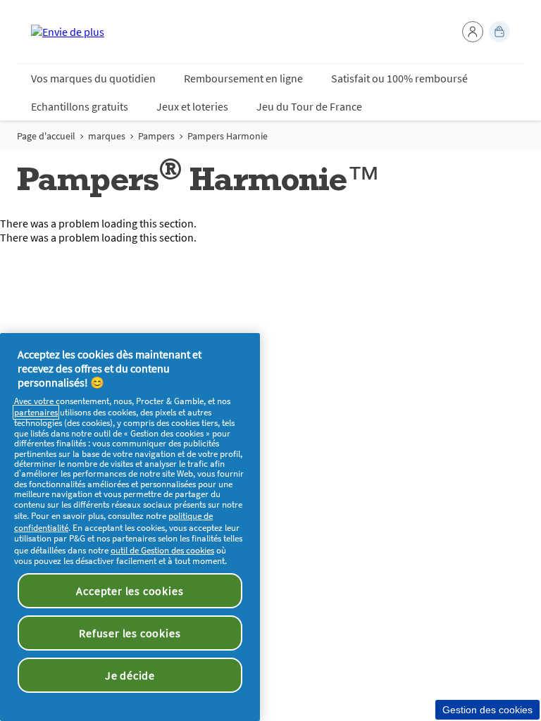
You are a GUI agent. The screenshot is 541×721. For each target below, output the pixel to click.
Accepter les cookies (129, 591)
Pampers (156, 136)
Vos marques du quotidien (93, 78)
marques (106, 136)
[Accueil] (67, 32)
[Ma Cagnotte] (499, 31)
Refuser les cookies (129, 633)
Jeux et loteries (192, 106)
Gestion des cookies (487, 709)
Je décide (130, 675)
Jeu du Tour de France (309, 106)
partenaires (36, 412)
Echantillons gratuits (79, 106)
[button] (472, 31)
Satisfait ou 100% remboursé (399, 78)
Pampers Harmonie (227, 136)
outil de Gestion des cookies (162, 550)
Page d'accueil (46, 136)
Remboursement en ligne (243, 78)
